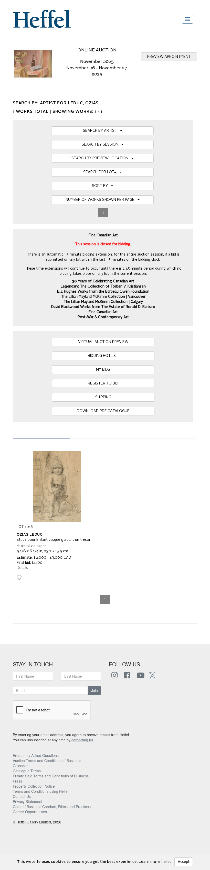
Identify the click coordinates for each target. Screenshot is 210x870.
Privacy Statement (27, 801)
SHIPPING (103, 397)
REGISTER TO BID (103, 383)
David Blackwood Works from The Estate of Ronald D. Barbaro (103, 307)
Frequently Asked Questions (36, 755)
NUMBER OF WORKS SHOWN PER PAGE (102, 200)
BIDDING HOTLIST (103, 356)
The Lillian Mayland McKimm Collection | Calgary (103, 302)
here (165, 862)
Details (22, 568)
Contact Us (22, 796)
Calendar (20, 765)
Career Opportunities (30, 811)
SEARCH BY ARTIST (101, 131)
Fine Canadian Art (103, 312)
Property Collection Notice (34, 786)
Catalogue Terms (27, 770)
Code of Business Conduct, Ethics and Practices (52, 806)
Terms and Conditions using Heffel (40, 791)
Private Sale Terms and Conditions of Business (51, 775)
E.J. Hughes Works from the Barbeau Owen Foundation (103, 291)
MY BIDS (103, 369)
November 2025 (97, 62)
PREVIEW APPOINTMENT (169, 57)
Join (94, 690)
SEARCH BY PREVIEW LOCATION (101, 158)
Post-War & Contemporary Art (103, 317)
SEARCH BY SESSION (101, 144)
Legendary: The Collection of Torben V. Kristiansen (103, 286)
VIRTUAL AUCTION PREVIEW (103, 342)
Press (17, 781)
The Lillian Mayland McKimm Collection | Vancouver (103, 297)
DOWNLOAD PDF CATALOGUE (103, 411)
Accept (184, 862)
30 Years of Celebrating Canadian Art (103, 281)
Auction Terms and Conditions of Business (47, 760)
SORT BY (101, 186)
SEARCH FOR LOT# (101, 172)
